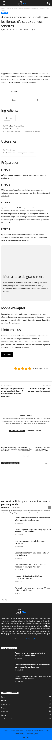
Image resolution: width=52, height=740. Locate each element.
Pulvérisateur (10, 150)
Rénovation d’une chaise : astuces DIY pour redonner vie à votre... (33, 589)
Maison (3, 708)
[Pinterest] (14, 36)
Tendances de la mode (9, 719)
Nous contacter (19, 734)
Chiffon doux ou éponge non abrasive (19, 153)
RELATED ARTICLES (17, 431)
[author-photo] (26, 407)
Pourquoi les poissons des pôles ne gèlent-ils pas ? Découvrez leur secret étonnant (12, 392)
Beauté (3, 715)
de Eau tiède (13, 129)
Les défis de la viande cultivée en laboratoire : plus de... (28, 577)
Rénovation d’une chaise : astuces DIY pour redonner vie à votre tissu (42, 450)
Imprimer (7, 355)
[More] (26, 36)
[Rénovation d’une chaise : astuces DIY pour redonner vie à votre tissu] (43, 440)
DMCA (47, 731)
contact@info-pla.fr (30, 639)
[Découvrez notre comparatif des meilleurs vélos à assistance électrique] (7, 524)
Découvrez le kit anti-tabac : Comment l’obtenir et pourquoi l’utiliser (31, 565)
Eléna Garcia (7, 30)
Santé (3, 697)
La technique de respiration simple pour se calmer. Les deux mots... (33, 530)
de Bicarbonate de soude (22, 132)
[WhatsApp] (20, 36)
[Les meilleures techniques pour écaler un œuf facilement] (26, 440)
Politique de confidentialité (34, 731)
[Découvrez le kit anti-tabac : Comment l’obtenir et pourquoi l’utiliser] (7, 569)
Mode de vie (5, 704)
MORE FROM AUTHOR (34, 431)
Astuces (9, 8)
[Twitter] (9, 36)
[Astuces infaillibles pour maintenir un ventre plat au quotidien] (9, 440)
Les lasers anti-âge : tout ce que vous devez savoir (39, 389)
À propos (5, 731)
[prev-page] (24, 456)
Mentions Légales (32, 734)
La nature (4, 711)
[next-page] (27, 456)
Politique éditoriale (17, 731)
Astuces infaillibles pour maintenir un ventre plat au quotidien (9, 449)
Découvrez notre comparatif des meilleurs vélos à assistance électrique (32, 519)
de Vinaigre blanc (15, 126)
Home (3, 8)
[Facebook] (3, 36)
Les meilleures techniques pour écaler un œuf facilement (25, 449)
